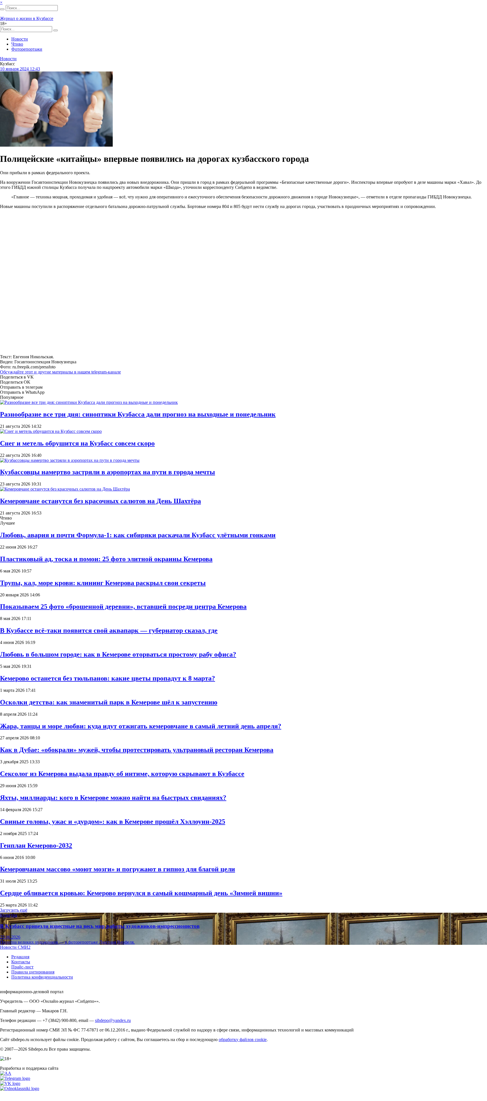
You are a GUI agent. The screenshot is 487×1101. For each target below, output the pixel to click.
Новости (19, 39)
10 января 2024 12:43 (20, 68)
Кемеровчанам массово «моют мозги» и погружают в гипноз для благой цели (117, 869)
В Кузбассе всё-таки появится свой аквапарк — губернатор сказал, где (109, 630)
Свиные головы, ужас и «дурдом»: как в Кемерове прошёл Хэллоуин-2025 (112, 821)
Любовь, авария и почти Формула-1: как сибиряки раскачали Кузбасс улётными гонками (138, 535)
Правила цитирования (32, 972)
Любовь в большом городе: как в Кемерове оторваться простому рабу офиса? (118, 654)
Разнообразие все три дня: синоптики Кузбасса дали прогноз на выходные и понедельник (138, 414)
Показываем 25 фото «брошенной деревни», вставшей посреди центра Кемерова (123, 606)
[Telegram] (15, 1078)
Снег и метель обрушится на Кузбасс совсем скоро (77, 443)
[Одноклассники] (19, 1088)
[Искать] (2, 9)
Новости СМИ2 (15, 947)
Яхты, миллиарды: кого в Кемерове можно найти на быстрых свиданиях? (113, 797)
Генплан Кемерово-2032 (36, 845)
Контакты (20, 961)
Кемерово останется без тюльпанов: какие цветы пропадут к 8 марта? (107, 678)
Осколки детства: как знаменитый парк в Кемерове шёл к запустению (108, 702)
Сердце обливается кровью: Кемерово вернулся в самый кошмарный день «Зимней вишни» (141, 893)
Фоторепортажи (26, 49)
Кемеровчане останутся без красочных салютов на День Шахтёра (100, 501)
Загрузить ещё (13, 910)
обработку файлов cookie (243, 1039)
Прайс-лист (22, 967)
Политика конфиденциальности (42, 977)
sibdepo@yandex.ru (113, 1020)
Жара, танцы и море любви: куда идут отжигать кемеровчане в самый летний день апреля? (140, 726)
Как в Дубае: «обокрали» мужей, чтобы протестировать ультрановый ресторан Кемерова (136, 749)
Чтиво (17, 44)
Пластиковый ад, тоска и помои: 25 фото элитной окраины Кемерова (106, 559)
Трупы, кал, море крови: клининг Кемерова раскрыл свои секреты (103, 583)
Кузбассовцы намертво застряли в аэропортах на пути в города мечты (107, 472)
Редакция (20, 956)
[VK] (10, 1083)
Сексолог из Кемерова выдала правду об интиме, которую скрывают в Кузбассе (122, 773)
